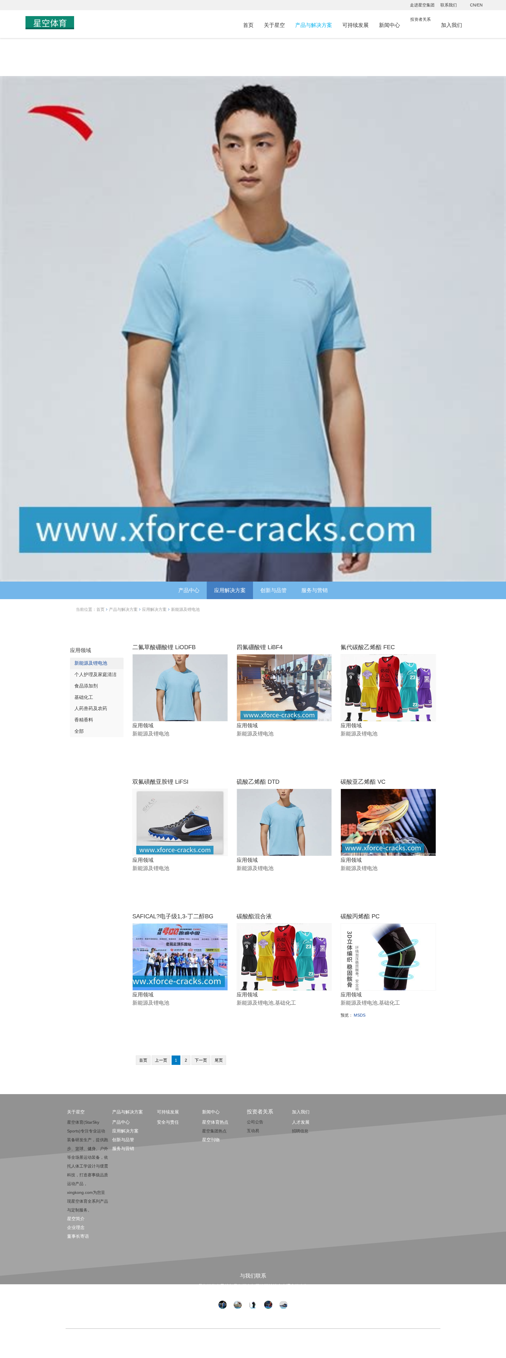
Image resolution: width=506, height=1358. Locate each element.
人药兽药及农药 (90, 708)
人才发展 (301, 1122)
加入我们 (451, 25)
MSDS (359, 1015)
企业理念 (76, 1227)
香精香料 (83, 719)
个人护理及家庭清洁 (95, 674)
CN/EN (476, 5)
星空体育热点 (215, 1122)
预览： (347, 1015)
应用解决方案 (230, 590)
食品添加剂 (86, 685)
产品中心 (188, 590)
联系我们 (448, 5)
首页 (248, 25)
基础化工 (83, 697)
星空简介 (76, 1218)
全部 (79, 731)
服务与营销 (314, 590)
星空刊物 (211, 1139)
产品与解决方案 (313, 25)
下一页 (201, 1060)
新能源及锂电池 (185, 609)
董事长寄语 (78, 1236)
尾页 (219, 1060)
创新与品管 (273, 590)
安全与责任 (168, 1122)
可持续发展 (355, 25)
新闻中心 (389, 25)
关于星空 (274, 25)
